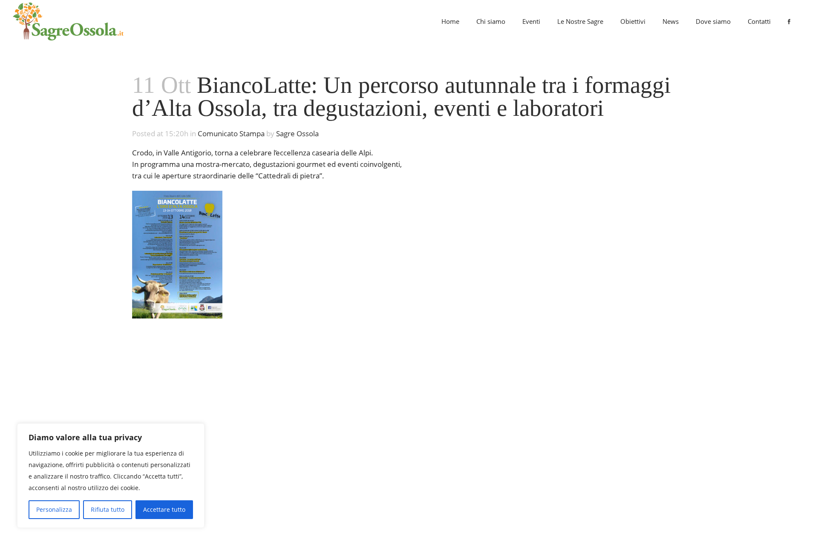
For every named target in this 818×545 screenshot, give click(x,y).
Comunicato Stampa (231, 133)
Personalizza (54, 509)
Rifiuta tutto (107, 509)
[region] (110, 475)
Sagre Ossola (297, 133)
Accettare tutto (164, 509)
